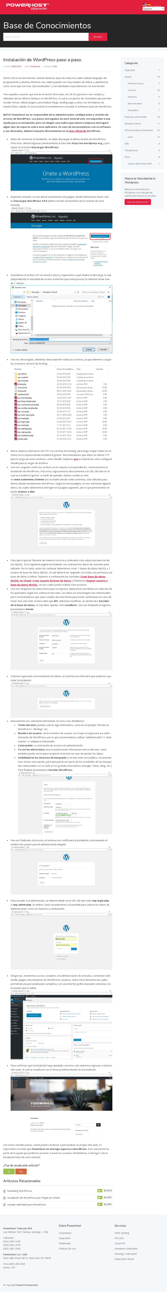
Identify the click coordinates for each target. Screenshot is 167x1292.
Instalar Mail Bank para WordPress (26, 1204)
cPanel (128, 76)
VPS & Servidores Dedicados (139, 130)
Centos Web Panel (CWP (140, 163)
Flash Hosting (122, 1232)
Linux (130, 136)
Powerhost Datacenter (27, 1285)
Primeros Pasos (136, 83)
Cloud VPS (120, 1243)
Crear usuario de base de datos (51, 580)
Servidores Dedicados (126, 1248)
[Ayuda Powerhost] (27, 10)
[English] (145, 4)
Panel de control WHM (135, 116)
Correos (132, 90)
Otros (127, 156)
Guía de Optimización (137, 201)
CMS (55, 66)
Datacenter (65, 1238)
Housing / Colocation (126, 1253)
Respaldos (133, 110)
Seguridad (130, 70)
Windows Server (133, 123)
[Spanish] (149, 4)
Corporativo (65, 1232)
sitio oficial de (78, 131)
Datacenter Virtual (124, 1259)
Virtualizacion (131, 150)
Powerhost (35, 66)
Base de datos (135, 103)
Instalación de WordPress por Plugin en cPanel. (33, 1197)
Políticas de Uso (67, 1248)
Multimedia (65, 1243)
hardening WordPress (19, 1190)
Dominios (132, 96)
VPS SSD (119, 1238)
